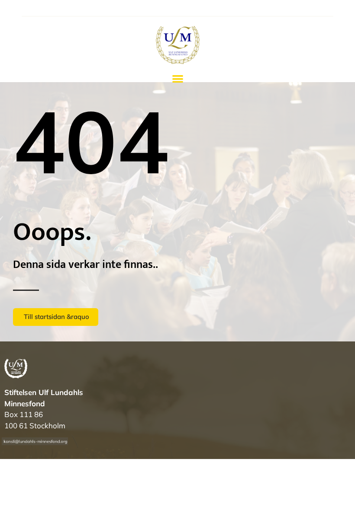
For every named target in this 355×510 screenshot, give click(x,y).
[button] (178, 79)
